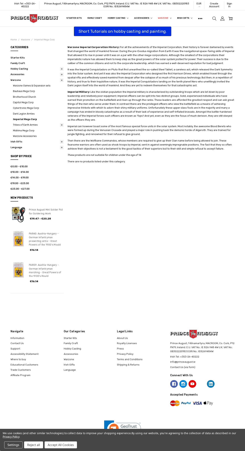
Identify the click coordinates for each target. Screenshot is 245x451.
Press (120, 348)
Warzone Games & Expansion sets (31, 85)
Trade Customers (21, 369)
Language (16, 147)
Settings (13, 445)
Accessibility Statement (24, 354)
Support (15, 348)
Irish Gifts (183, 18)
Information (17, 338)
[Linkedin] (211, 384)
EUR (199, 3)
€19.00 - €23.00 (20, 183)
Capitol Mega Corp (23, 102)
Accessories (142, 18)
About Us (122, 338)
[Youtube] (192, 384)
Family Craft (94, 18)
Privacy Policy (125, 354)
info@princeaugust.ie (182, 361)
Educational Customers (24, 364)
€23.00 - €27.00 (20, 189)
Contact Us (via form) (182, 367)
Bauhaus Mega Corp (24, 91)
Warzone (163, 18)
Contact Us (17, 343)
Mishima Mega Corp (23, 130)
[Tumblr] (201, 384)
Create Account (214, 5)
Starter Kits (74, 18)
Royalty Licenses (127, 343)
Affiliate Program (20, 375)
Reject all (33, 445)
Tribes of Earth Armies (25, 125)
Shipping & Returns (128, 364)
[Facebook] (174, 384)
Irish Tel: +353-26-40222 (25, 5)
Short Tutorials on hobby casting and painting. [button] (123, 31)
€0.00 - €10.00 (19, 166)
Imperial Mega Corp (25, 119)
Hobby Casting (117, 18)
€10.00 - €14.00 (20, 172)
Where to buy (18, 359)
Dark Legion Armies (23, 113)
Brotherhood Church (24, 97)
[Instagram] (183, 384)
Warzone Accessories (25, 136)
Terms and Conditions (130, 359)
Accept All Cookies (61, 445)
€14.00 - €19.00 (20, 177)
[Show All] (200, 19)
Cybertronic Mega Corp (26, 108)
